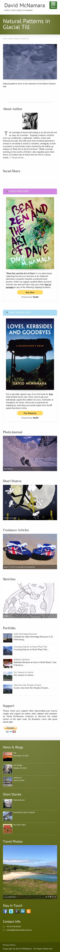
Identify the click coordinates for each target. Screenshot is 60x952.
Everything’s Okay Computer (24, 812)
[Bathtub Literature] (8, 663)
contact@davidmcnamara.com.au (19, 930)
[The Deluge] (7, 769)
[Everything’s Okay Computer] (7, 816)
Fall (14, 753)
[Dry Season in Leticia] (8, 676)
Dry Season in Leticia (23, 672)
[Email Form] (11, 157)
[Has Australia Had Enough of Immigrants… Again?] (30, 551)
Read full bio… (19, 157)
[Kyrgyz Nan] (30, 872)
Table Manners (19, 800)
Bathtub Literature (22, 659)
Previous (6, 502)
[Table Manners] (7, 804)
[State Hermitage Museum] (8, 638)
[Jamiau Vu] (7, 781)
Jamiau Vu (17, 778)
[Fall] (7, 756)
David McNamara (24, 6)
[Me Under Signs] (7, 828)
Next (54, 502)
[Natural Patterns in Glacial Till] (30, 62)
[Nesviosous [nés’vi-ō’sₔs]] (30, 502)
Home (5, 38)
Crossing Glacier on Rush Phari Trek (30, 647)
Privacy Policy (9, 945)
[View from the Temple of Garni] (8, 689)
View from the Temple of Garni (27, 685)
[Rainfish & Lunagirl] (30, 600)
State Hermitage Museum (25, 634)
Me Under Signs (19, 825)
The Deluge (17, 765)
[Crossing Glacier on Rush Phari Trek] (8, 651)
